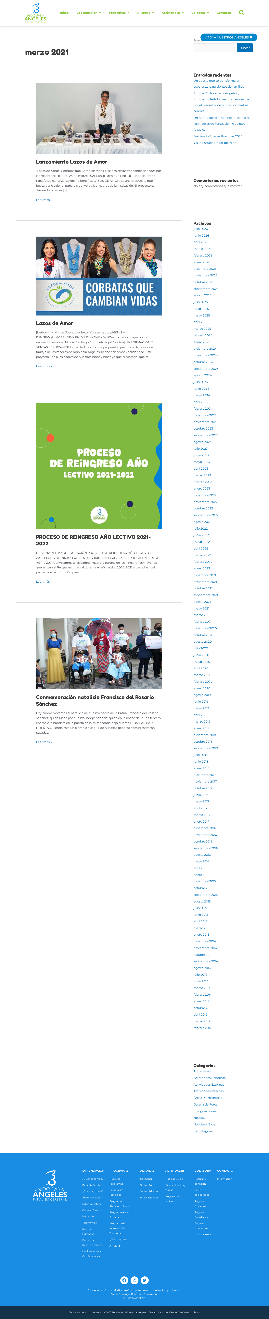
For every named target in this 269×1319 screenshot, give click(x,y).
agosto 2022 (202, 522)
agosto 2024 (203, 375)
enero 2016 (201, 875)
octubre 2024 (203, 362)
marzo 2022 (202, 555)
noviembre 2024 (206, 355)
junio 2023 (201, 455)
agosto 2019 (202, 695)
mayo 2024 (202, 395)
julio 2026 (201, 229)
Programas (117, 13)
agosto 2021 (202, 602)
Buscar (199, 40)
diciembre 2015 (205, 881)
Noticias (199, 1118)
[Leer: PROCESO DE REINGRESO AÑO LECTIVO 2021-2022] (99, 466)
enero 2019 (201, 728)
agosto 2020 (203, 641)
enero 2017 (201, 821)
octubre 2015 (203, 888)
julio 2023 (201, 448)
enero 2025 (202, 342)
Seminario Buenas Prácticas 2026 (218, 136)
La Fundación (87, 13)
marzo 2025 (202, 328)
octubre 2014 (203, 955)
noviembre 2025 (205, 275)
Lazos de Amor (54, 323)
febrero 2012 (202, 1028)
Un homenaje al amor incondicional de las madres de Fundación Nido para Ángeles (222, 123)
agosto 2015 (202, 901)
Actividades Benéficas (209, 1078)
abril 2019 (200, 715)
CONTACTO (225, 1170)
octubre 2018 (203, 741)
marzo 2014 (202, 988)
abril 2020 (201, 668)
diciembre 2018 (205, 735)
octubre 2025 (203, 282)
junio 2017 (201, 795)
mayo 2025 (202, 315)
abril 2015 (200, 921)
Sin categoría (203, 1131)
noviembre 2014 (205, 948)
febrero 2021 (202, 621)
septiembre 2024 (206, 369)
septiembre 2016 (206, 848)
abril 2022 (201, 548)
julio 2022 (201, 528)
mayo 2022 (202, 542)
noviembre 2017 (205, 781)
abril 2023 (201, 468)
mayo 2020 (202, 662)
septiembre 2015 (206, 895)
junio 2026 (201, 235)
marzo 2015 (202, 928)
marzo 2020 (202, 675)
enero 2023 (202, 488)
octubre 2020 (203, 635)
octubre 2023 (203, 428)
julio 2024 (201, 382)
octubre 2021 (203, 588)
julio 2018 (200, 755)
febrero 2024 (203, 408)
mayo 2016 (201, 861)
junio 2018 (201, 761)
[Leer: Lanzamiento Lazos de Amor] (99, 118)
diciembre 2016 (205, 828)
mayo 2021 (201, 608)
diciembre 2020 (205, 628)
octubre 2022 (203, 508)
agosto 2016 (202, 855)
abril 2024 (201, 402)
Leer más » (44, 200)
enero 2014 (202, 1001)
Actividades (171, 13)
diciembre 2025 (205, 269)
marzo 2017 (202, 815)
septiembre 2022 (206, 515)
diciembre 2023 (205, 415)
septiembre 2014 (206, 961)
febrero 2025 (203, 335)
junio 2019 (201, 701)
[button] (242, 13)
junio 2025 (201, 309)
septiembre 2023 (206, 435)
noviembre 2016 (205, 835)
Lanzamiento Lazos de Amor (72, 162)
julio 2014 (200, 974)
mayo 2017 (201, 801)
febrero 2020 (203, 681)
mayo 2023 (202, 462)
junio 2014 (201, 981)
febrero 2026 (203, 255)
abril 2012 (200, 1014)
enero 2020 (202, 688)
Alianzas (143, 13)
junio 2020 (201, 655)
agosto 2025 (202, 295)
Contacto (224, 13)
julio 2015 (200, 908)
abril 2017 (200, 808)
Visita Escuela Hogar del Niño (215, 143)
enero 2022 (202, 568)
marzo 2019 (202, 721)
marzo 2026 (202, 249)
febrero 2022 (203, 562)
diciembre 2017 (205, 775)
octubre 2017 (203, 788)
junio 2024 (201, 388)
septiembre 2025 (206, 289)
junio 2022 (201, 535)
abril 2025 (201, 322)
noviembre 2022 (206, 502)
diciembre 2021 (205, 575)
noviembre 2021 (205, 582)
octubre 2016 (203, 841)
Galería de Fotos (205, 1104)
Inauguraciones (205, 1111)
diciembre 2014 (205, 941)
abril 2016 (200, 868)
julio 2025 (201, 302)
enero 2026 (202, 262)
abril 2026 (201, 242)
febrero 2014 (203, 994)
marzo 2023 (202, 475)
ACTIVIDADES (175, 1170)
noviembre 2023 (205, 422)
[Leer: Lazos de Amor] (99, 276)
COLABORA (203, 1170)
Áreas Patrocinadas (208, 1098)
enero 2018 (202, 768)
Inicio (64, 13)
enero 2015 (201, 934)
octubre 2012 (203, 1008)
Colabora (198, 13)
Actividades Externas (209, 1084)
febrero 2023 (203, 482)
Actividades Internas (209, 1091)
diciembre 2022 (205, 495)
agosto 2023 (202, 442)
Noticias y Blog (204, 1124)
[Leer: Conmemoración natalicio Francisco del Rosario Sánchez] (99, 653)
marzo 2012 (202, 1021)
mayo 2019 (201, 708)
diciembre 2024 (205, 348)
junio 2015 (201, 914)
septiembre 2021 (206, 595)
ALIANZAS (147, 1170)
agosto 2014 (202, 968)
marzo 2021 (202, 615)
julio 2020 (201, 648)
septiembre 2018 (206, 748)
